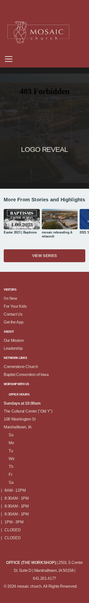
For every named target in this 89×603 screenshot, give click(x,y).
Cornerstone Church (21, 367)
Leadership (13, 348)
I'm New (10, 298)
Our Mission (14, 340)
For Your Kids (16, 306)
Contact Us (13, 314)
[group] (22, 223)
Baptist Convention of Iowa (26, 374)
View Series (44, 256)
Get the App (13, 322)
